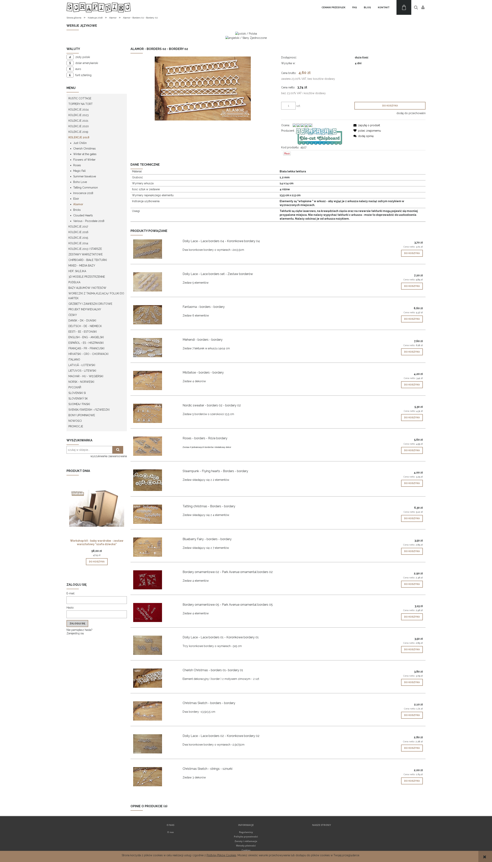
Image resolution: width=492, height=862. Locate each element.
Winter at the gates (84, 154)
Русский (74, 387)
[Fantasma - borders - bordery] (154, 314)
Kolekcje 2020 (78, 126)
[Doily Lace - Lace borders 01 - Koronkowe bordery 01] (154, 645)
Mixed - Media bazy (81, 265)
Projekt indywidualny (84, 309)
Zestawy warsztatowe (85, 254)
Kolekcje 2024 (78, 109)
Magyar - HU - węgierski (85, 376)
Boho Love (80, 182)
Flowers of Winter (84, 159)
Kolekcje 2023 (78, 115)
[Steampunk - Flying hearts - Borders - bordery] (154, 480)
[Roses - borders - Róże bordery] (154, 446)
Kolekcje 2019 (78, 131)
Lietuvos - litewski (82, 370)
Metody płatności (246, 845)
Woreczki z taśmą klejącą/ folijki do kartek (96, 296)
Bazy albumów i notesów (87, 287)
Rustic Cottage (79, 98)
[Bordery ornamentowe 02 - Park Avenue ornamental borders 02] (154, 579)
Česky (72, 314)
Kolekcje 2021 (78, 120)
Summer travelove (84, 176)
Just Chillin (80, 142)
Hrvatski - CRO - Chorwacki (88, 353)
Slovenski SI (77, 392)
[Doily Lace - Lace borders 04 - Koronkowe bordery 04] (154, 249)
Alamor (78, 204)
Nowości (75, 420)
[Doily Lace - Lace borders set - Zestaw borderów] (154, 281)
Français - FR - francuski (86, 348)
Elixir (76, 198)
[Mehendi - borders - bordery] (154, 347)
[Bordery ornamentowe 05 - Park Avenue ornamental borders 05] (154, 612)
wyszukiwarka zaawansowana (108, 456)
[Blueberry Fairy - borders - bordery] (154, 547)
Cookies (246, 850)
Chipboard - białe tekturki (87, 260)
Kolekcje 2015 (78, 237)
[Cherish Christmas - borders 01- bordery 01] (154, 678)
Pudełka (74, 282)
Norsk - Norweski (81, 381)
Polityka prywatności (246, 836)
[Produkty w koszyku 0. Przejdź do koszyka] (403, 7)
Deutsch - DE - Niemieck (85, 326)
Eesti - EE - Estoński (82, 331)
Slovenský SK (78, 398)
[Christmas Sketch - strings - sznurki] (154, 776)
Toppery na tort (80, 103)
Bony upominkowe (81, 415)
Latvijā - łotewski (81, 365)
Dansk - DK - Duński (82, 320)
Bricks (77, 209)
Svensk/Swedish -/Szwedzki (89, 409)
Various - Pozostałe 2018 (88, 221)
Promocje (75, 426)
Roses (77, 165)
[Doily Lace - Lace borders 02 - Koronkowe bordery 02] (154, 743)
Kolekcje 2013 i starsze (85, 248)
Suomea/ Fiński (79, 404)
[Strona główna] (98, 7)
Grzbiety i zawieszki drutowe (90, 303)
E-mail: (70, 593)
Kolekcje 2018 (78, 137)
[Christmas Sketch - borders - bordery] (154, 711)
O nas (170, 832)
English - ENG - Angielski (86, 337)
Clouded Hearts (83, 215)
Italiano (74, 359)
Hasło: (70, 607)
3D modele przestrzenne (86, 276)
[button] (366, 125)
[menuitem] (333, 7)
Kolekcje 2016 (78, 232)
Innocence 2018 (83, 193)
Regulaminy (246, 832)
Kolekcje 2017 (78, 226)
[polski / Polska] (246, 33)
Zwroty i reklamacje (246, 841)
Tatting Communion (85, 187)
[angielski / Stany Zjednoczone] (246, 37)
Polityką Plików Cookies (221, 855)
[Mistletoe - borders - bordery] (154, 380)
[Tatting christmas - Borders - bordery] (154, 514)
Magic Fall (79, 170)
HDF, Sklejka (77, 271)
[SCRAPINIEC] (319, 136)
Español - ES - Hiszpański (86, 342)
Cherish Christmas (84, 148)
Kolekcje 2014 (78, 243)
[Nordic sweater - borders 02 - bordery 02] (154, 413)
